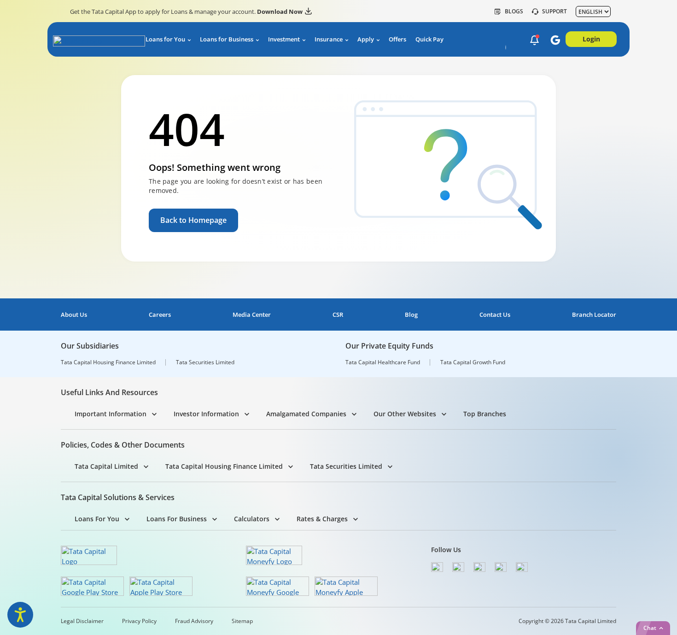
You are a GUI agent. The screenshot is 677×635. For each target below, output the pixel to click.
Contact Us (494, 315)
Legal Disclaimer (82, 621)
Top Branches (484, 413)
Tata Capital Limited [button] (106, 466)
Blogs (514, 11)
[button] (534, 40)
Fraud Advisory (194, 621)
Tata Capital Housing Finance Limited (108, 362)
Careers (160, 315)
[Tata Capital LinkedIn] (522, 567)
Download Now (280, 11)
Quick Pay (429, 39)
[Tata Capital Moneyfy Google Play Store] (277, 586)
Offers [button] (397, 39)
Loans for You (165, 39)
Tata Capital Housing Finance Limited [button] (224, 466)
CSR (338, 315)
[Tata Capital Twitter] (458, 567)
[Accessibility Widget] (20, 615)
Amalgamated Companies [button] (306, 413)
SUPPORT (554, 11)
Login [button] (591, 39)
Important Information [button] (110, 413)
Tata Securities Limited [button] (346, 466)
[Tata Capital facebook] (437, 567)
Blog (411, 315)
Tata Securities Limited (205, 362)
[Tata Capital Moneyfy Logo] (274, 555)
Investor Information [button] (206, 413)
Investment (284, 39)
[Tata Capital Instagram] (479, 567)
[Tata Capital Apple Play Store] (161, 586)
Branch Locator (594, 315)
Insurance (329, 39)
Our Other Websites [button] (405, 413)
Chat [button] (649, 628)
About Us (74, 315)
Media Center (252, 315)
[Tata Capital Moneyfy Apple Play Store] (346, 586)
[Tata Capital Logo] (89, 555)
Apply (365, 39)
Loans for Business (226, 39)
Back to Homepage (193, 220)
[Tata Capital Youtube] (501, 567)
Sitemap (242, 621)
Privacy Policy (139, 621)
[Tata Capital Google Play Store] (92, 586)
